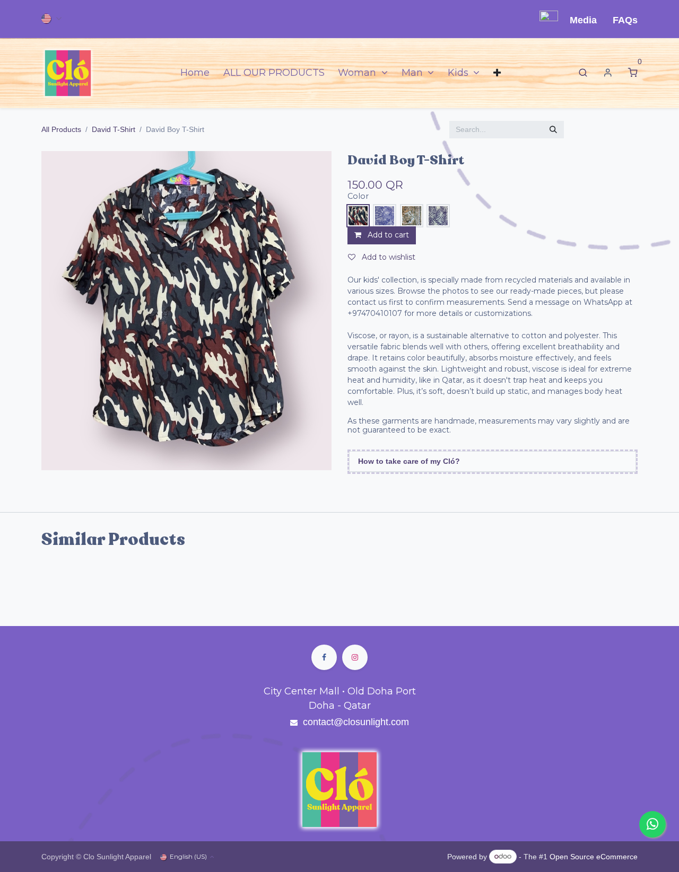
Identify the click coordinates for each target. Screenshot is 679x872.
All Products (61, 129)
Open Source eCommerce (594, 856)
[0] (633, 73)
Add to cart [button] (387, 235)
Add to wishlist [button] (387, 257)
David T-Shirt (113, 129)
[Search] (583, 73)
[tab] (493, 462)
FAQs (625, 20)
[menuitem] (194, 72)
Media (583, 20)
